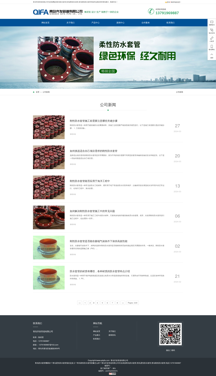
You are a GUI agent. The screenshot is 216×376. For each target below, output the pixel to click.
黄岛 (114, 368)
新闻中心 (120, 22)
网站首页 (46, 22)
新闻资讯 (112, 335)
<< (80, 302)
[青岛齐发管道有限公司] (76, 12)
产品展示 (96, 335)
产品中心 (96, 22)
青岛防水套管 (61, 2)
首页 (37, 92)
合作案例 (146, 22)
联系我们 (170, 22)
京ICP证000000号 (111, 371)
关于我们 (70, 22)
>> (123, 302)
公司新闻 (46, 92)
